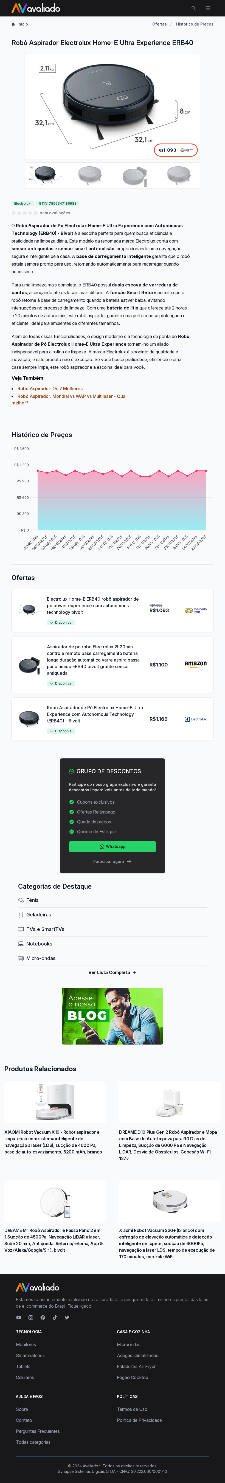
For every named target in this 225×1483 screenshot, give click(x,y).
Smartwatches (30, 1355)
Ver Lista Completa (109, 972)
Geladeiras (38, 915)
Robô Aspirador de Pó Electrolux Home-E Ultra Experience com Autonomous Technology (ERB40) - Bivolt (95, 714)
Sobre (22, 1409)
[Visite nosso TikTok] (55, 1317)
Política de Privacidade (139, 1420)
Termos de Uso (132, 1409)
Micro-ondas (41, 958)
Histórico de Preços (194, 24)
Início (23, 24)
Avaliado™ (92, 1466)
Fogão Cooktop (132, 1377)
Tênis (32, 900)
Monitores (26, 1344)
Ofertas (159, 24)
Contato (24, 1420)
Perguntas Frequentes (38, 1431)
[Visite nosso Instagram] (30, 1317)
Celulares (25, 1377)
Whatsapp (115, 846)
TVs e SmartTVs (45, 929)
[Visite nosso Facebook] (43, 1317)
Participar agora (108, 861)
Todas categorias (33, 1442)
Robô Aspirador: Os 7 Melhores (50, 388)
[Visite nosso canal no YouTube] (18, 1317)
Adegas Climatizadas (137, 1355)
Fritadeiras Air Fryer (136, 1366)
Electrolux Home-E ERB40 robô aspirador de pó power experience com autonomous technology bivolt (93, 605)
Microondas (128, 1344)
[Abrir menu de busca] (193, 8)
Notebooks (39, 944)
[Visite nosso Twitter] (67, 1317)
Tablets (23, 1366)
